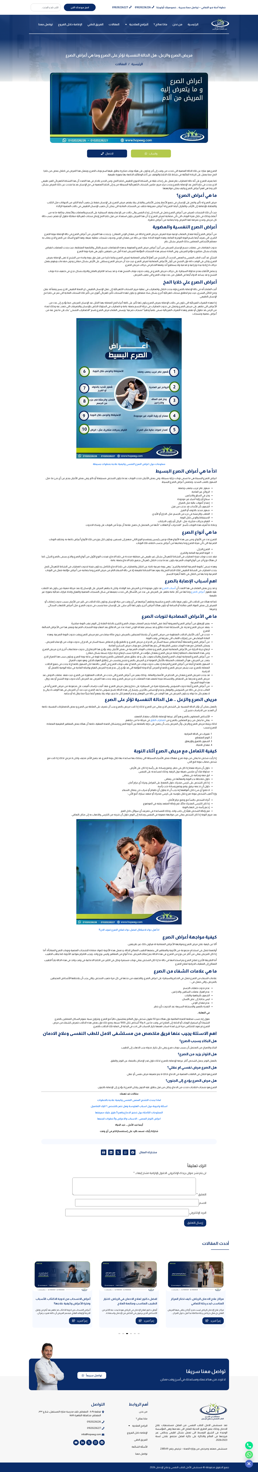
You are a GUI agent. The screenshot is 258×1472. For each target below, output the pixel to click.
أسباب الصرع (169, 588)
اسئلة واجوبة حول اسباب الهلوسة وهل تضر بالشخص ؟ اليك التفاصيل (129, 1106)
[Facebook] (102, 1442)
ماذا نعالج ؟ (160, 24)
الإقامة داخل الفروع (70, 24)
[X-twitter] (89, 1442)
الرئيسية (193, 24)
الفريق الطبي (95, 24)
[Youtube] (76, 1442)
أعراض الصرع (198, 591)
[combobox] (45, 7)
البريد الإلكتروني (197, 1212)
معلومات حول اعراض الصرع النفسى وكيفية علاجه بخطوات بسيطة (129, 464)
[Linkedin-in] (82, 1442)
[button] (133, 1152)
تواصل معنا (45, 24)
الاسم (202, 1202)
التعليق (201, 1194)
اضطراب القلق (158, 720)
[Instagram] (95, 1442)
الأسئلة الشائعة (139, 1446)
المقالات (114, 24)
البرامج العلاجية (138, 24)
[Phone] (249, 1445)
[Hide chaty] (249, 1464)
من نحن (177, 24)
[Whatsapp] (249, 1454)
